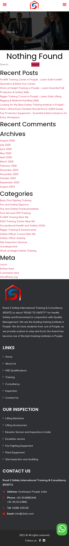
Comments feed (9, 272)
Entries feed (7, 268)
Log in (3, 264)
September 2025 (9, 182)
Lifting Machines (14, 418)
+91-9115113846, (17, 501)
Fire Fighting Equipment (19, 445)
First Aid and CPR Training (15, 213)
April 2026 (6, 157)
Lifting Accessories (16, 425)
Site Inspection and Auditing (21, 459)
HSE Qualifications (16, 370)
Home (11, 32)
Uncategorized (8, 246)
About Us (10, 363)
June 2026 (6, 149)
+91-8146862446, (21, 497)
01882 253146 (17, 507)
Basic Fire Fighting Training (15, 200)
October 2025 (8, 178)
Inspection (11, 390)
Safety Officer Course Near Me (18, 234)
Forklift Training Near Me (14, 217)
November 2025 (9, 174)
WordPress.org (9, 276)
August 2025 (7, 186)
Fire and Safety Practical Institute (19, 208)
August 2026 (7, 140)
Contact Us (11, 397)
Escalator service (15, 438)
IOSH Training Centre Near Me (17, 221)
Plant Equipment (15, 452)
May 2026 (5, 153)
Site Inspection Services (13, 242)
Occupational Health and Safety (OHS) (22, 225)
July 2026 (5, 144)
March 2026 (6, 161)
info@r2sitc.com (20, 513)
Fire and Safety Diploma (14, 204)
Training (10, 377)
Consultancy (12, 384)
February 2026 (8, 165)
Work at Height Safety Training (18, 250)
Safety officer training (12, 238)
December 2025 (9, 170)
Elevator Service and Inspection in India (28, 432)
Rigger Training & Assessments (18, 229)
